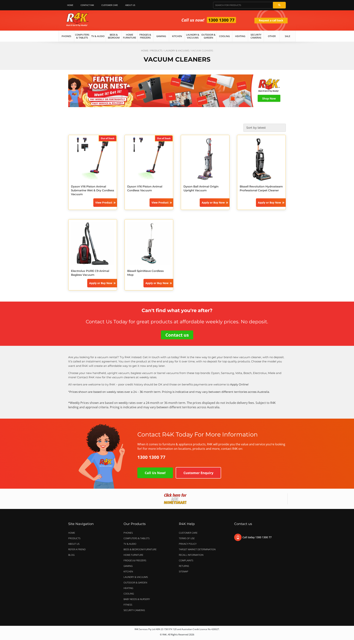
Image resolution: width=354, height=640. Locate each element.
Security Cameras (256, 36)
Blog (71, 554)
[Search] (279, 5)
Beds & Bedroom (114, 36)
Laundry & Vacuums (192, 36)
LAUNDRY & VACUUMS (176, 50)
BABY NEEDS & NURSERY (137, 599)
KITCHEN (128, 571)
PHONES (128, 532)
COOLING (129, 593)
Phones (66, 36)
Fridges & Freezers (145, 36)
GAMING (128, 566)
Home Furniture (129, 36)
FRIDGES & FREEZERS (135, 560)
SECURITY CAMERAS (134, 610)
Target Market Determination (197, 549)
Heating (240, 36)
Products (156, 50)
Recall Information (191, 554)
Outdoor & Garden (208, 36)
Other (272, 36)
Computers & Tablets (82, 36)
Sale (287, 36)
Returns (184, 566)
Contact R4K (87, 5)
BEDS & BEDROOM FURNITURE (140, 549)
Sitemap (183, 571)
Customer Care (109, 5)
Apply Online (239, 384)
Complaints (186, 560)
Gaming (161, 36)
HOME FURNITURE (133, 554)
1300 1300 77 (221, 20)
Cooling (224, 36)
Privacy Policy (188, 543)
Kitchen (177, 36)
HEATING (128, 588)
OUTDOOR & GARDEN (135, 582)
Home (70, 5)
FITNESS (128, 604)
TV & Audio (98, 36)
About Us (130, 5)
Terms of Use (187, 538)
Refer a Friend (77, 549)
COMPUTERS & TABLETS (137, 538)
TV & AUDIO (130, 543)
